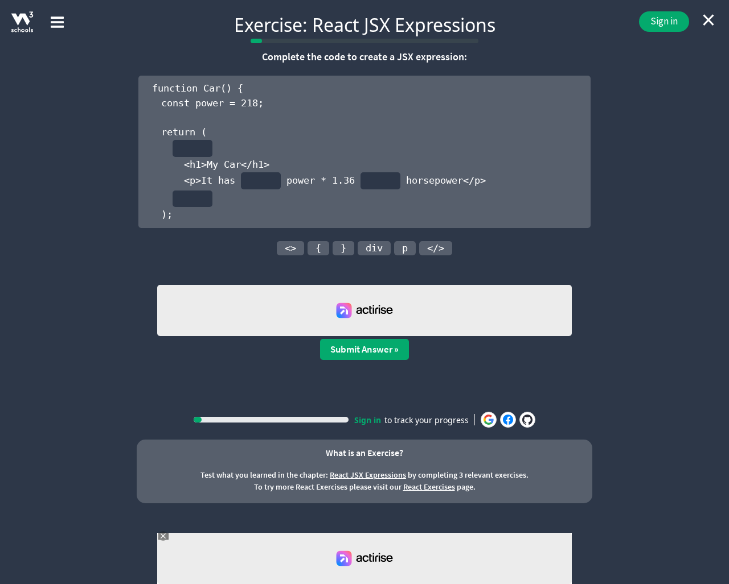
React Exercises (429, 487)
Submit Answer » (364, 349)
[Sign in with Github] (527, 420)
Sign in (664, 21)
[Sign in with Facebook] (508, 420)
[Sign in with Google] (489, 420)
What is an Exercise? (364, 452)
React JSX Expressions (368, 475)
